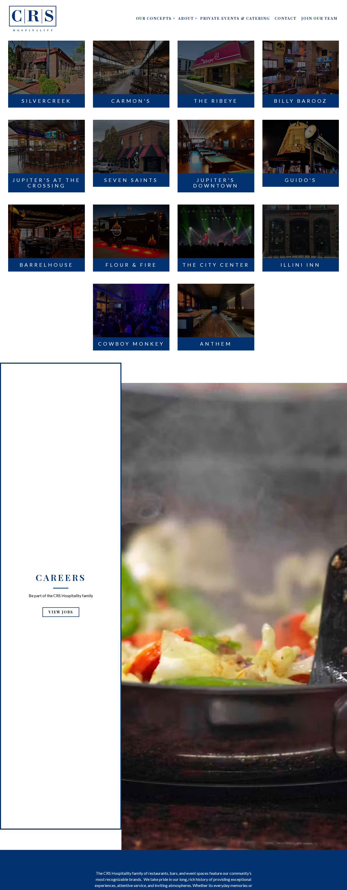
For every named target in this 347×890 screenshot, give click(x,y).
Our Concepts (155, 18)
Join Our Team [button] (320, 18)
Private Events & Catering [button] (235, 18)
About (187, 18)
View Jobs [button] (61, 623)
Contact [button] (285, 18)
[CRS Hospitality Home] (33, 18)
